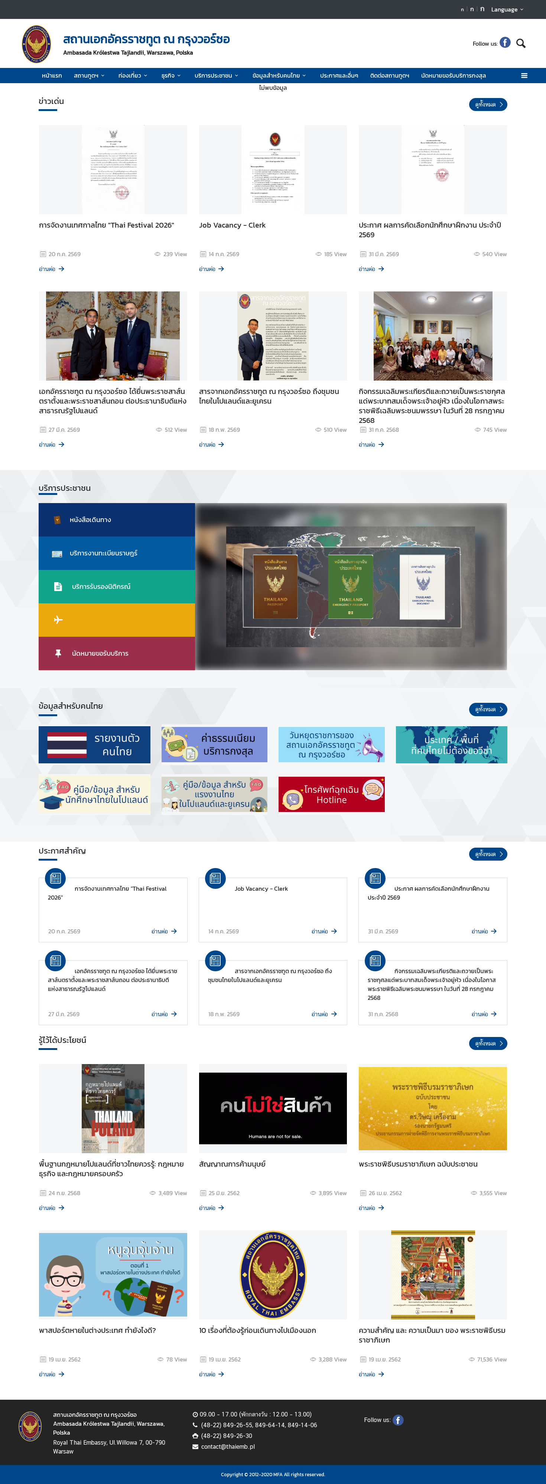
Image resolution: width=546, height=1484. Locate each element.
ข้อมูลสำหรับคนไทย (276, 75)
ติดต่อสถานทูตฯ (389, 75)
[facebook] (505, 43)
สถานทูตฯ (86, 75)
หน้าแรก (52, 75)
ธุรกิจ (168, 75)
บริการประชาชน (213, 75)
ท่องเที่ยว (129, 75)
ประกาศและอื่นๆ (339, 75)
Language (504, 9)
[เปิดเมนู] (524, 75)
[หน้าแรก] (36, 44)
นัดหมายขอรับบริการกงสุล (453, 75)
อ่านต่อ (47, 269)
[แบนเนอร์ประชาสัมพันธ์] (94, 744)
